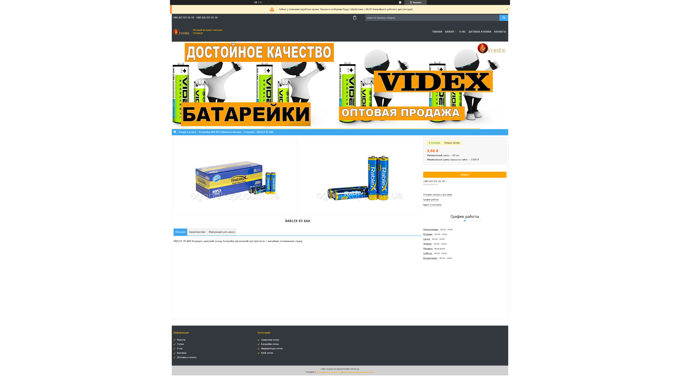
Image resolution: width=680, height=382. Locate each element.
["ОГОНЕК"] (181, 32)
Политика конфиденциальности (359, 372)
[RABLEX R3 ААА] (436, 279)
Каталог (449, 31)
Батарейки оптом (270, 344)
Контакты (500, 31)
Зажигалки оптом (270, 339)
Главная (437, 31)
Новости (181, 339)
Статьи (180, 344)
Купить (465, 175)
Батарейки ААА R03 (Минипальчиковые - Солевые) (226, 132)
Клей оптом (267, 353)
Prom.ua (355, 369)
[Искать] (503, 18)
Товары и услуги (187, 132)
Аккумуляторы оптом (272, 348)
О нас (462, 31)
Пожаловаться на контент (328, 372)
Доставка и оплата (480, 31)
